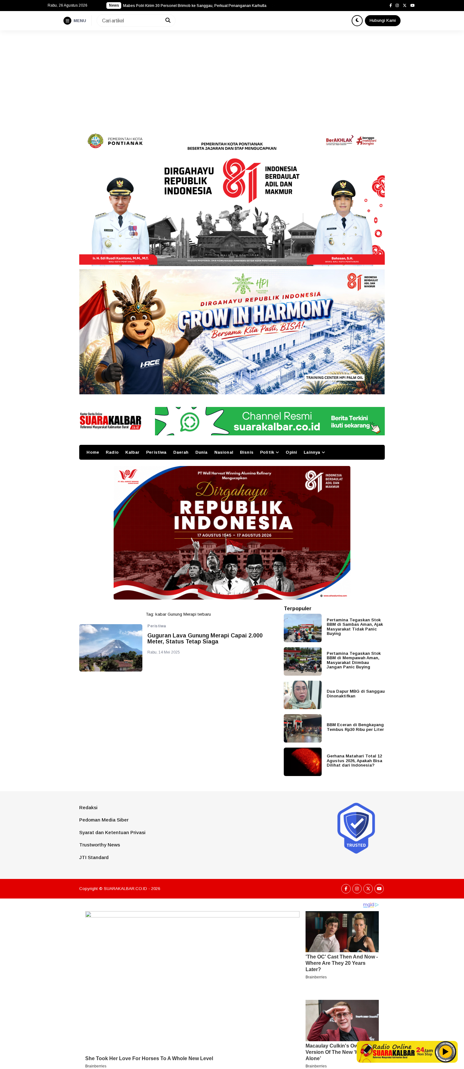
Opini (291, 452)
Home (92, 452)
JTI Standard (94, 857)
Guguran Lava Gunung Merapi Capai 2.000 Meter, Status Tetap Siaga (205, 639)
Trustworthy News (99, 844)
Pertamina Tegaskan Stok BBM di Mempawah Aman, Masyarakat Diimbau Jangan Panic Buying (354, 660)
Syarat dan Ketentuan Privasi (112, 832)
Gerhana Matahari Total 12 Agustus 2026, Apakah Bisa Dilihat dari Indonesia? (354, 760)
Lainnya (312, 452)
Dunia (201, 452)
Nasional (223, 452)
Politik (267, 452)
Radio (112, 452)
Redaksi (88, 807)
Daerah (181, 452)
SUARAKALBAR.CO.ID (125, 888)
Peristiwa (156, 452)
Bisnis (246, 452)
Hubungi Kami (383, 20)
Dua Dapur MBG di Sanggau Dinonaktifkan (356, 693)
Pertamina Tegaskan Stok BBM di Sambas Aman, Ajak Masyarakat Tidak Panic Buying (355, 627)
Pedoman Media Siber (103, 819)
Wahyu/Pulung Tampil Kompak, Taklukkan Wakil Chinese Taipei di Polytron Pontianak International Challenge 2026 (202, 5)
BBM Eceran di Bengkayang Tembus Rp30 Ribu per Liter (355, 727)
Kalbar (132, 452)
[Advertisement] (232, 77)
